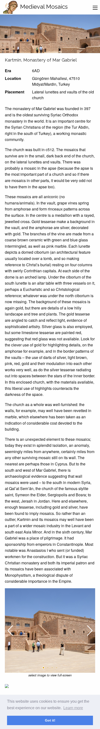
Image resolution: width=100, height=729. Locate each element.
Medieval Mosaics (44, 6)
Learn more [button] (73, 708)
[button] (43, 667)
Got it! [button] (50, 720)
